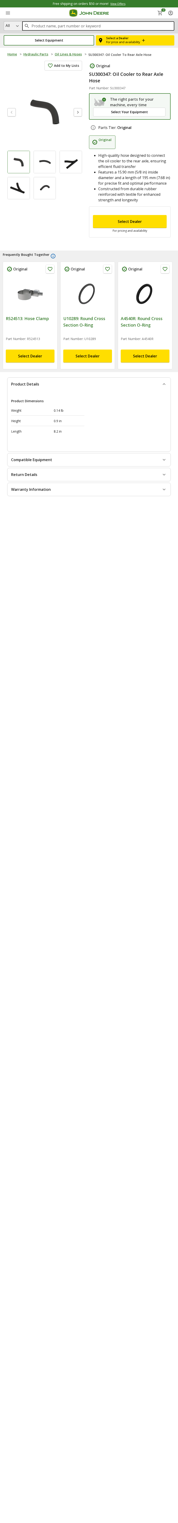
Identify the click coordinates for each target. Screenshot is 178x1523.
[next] (78, 112)
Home (12, 54)
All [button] (8, 25)
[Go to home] (89, 13)
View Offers (117, 4)
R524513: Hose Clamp (27, 318)
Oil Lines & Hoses (68, 54)
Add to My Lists (66, 65)
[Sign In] (170, 13)
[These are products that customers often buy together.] (53, 256)
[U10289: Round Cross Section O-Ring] (88, 294)
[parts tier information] (93, 127)
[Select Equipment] (100, 102)
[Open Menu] (8, 13)
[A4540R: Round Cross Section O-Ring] (145, 294)
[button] (49, 40)
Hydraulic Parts (35, 54)
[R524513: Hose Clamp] (30, 294)
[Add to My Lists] (50, 269)
